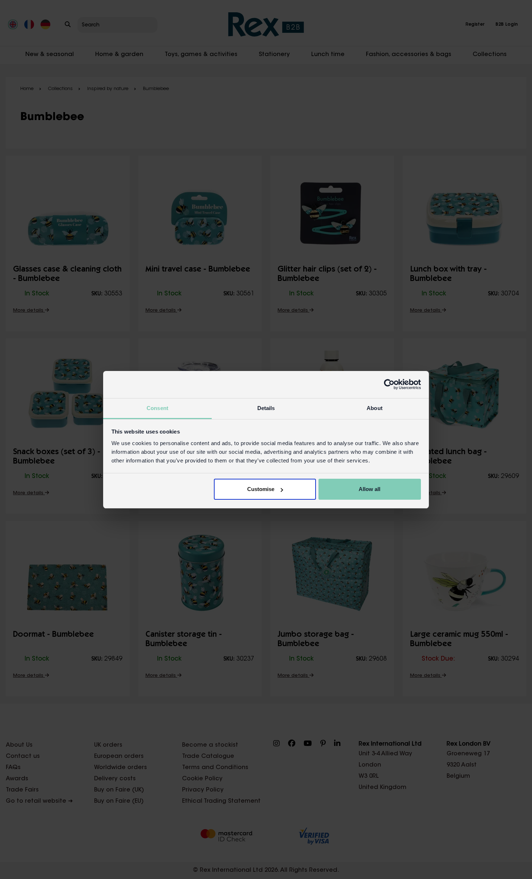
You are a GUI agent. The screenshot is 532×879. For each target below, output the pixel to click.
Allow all (369, 489)
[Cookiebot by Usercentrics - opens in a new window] (389, 384)
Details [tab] (266, 408)
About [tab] (375, 408)
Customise (260, 489)
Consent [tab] (157, 408)
